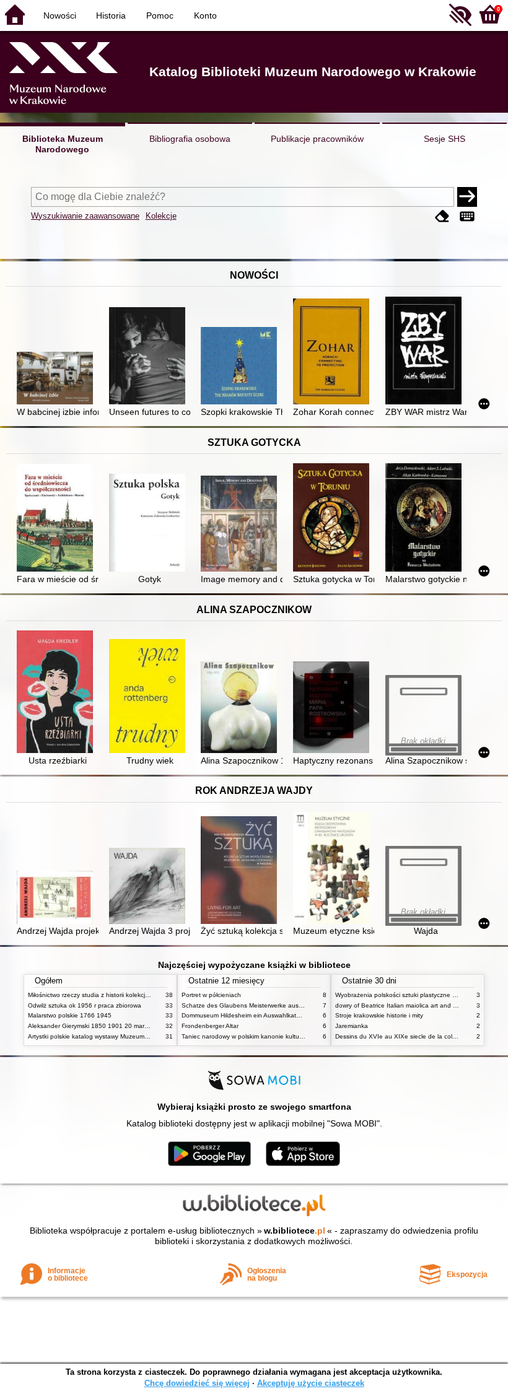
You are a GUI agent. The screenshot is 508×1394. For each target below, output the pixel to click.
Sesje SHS (444, 139)
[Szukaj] (467, 197)
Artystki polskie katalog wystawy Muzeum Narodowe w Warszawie (121, 1036)
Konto (205, 15)
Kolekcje (161, 215)
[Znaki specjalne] (467, 217)
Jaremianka (351, 1025)
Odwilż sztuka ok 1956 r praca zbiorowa (84, 1005)
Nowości (59, 15)
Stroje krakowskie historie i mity (379, 1015)
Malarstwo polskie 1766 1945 (70, 1015)
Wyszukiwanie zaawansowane (85, 215)
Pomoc (159, 15)
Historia (111, 15)
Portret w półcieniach (211, 994)
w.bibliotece (294, 1230)
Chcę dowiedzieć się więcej (197, 1383)
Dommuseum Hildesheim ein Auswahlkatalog (245, 1015)
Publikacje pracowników (317, 139)
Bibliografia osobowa (189, 139)
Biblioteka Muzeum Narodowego (62, 144)
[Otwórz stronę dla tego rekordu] (57, 379)
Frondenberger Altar (210, 1025)
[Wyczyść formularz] (442, 217)
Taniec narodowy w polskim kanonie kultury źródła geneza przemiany (280, 1036)
